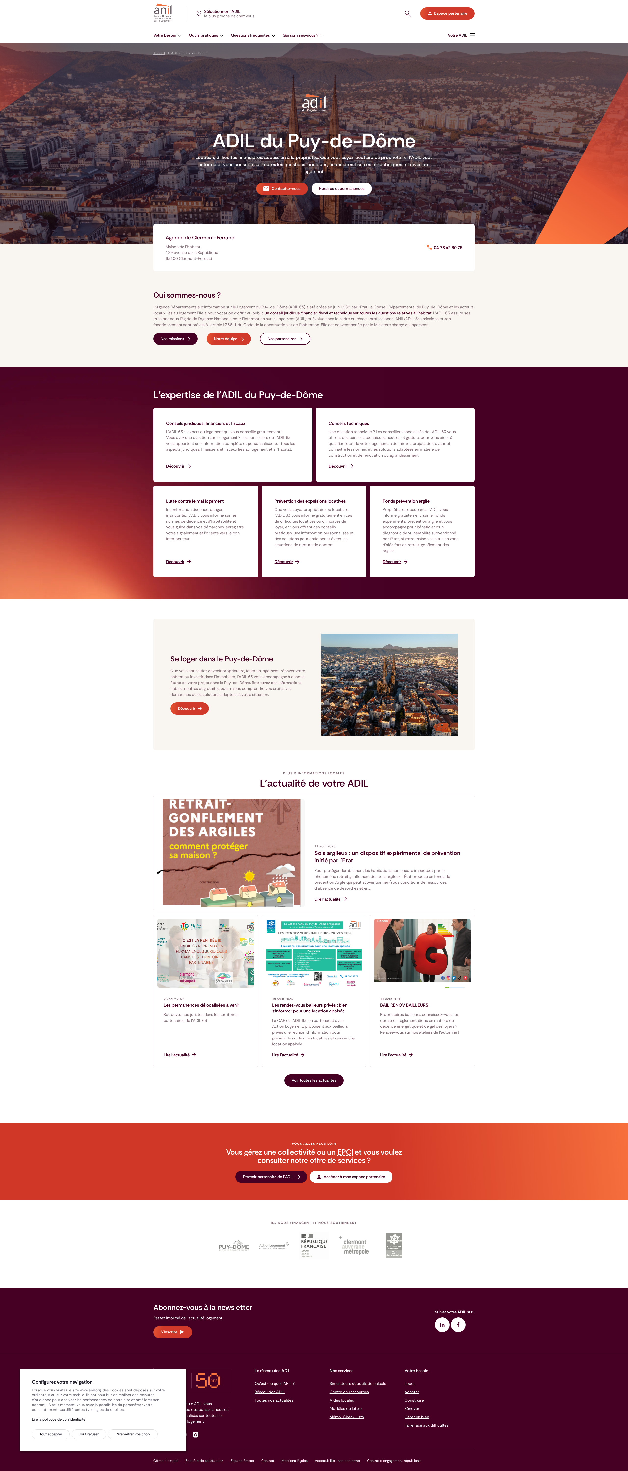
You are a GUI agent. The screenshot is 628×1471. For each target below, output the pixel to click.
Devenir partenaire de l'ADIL (268, 1176)
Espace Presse (242, 1460)
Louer (410, 1383)
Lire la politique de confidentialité (58, 1419)
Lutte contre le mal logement (195, 501)
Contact (267, 1460)
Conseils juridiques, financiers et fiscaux (205, 423)
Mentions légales (294, 1460)
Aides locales (342, 1400)
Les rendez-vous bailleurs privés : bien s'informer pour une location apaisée (309, 1008)
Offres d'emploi (165, 1460)
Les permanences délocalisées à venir (201, 1005)
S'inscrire (169, 1332)
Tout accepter (50, 1434)
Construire (414, 1400)
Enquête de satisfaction (204, 1460)
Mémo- (347, 1416)
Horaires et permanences (342, 188)
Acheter (412, 1391)
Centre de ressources (349, 1391)
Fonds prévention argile (406, 501)
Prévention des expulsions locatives (310, 501)
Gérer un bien (417, 1416)
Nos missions (172, 338)
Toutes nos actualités (274, 1400)
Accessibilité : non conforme (337, 1460)
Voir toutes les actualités (314, 1080)
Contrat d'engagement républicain (394, 1460)
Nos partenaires (282, 338)
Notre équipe (225, 338)
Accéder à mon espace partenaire (354, 1176)
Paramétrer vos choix (133, 1434)
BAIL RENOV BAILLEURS (404, 1005)
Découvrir (186, 708)
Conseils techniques (349, 423)
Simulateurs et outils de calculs (358, 1383)
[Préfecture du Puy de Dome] (314, 1245)
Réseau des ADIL (270, 1391)
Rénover (412, 1408)
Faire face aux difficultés (426, 1425)
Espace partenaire (450, 13)
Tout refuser (89, 1434)
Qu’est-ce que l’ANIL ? (275, 1383)
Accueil (159, 53)
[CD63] (234, 1245)
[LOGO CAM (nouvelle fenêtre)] (354, 1245)
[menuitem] (461, 35)
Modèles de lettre (346, 1408)
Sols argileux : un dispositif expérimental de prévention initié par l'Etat (387, 856)
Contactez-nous (286, 188)
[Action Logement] (274, 1245)
